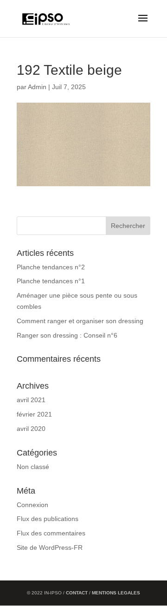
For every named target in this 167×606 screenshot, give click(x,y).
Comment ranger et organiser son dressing (80, 321)
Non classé (33, 466)
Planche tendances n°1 (51, 281)
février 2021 (34, 414)
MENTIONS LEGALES (116, 592)
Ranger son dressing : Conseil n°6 (67, 335)
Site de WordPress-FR (50, 547)
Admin (37, 87)
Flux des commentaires (51, 533)
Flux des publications (47, 518)
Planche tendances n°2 (51, 267)
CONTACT (77, 592)
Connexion (32, 504)
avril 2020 (31, 428)
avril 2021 (31, 400)
